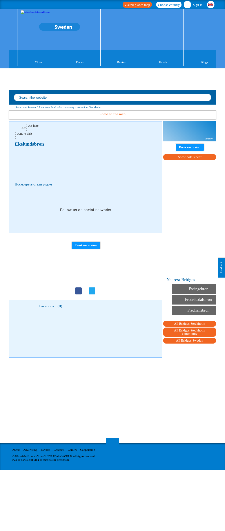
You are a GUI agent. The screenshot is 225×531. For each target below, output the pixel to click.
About (16, 449)
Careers (72, 449)
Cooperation (87, 449)
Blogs (204, 62)
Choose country (169, 5)
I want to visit (23, 133)
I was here (32, 125)
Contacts (59, 449)
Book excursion (86, 245)
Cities (38, 62)
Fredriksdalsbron (198, 299)
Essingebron (198, 289)
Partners (45, 449)
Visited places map (137, 5)
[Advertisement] (95, 163)
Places (79, 62)
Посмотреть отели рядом (33, 184)
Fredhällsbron (198, 310)
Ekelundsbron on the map (188, 129)
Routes (121, 62)
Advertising (30, 449)
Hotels (163, 62)
